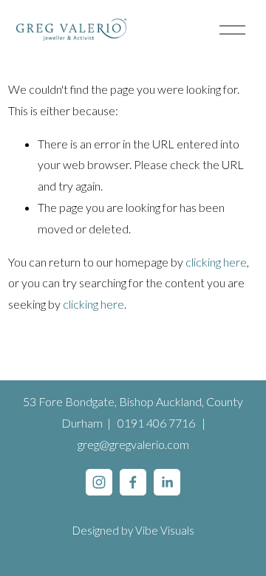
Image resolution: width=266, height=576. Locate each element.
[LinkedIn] (167, 482)
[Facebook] (133, 482)
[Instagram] (99, 482)
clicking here (216, 262)
